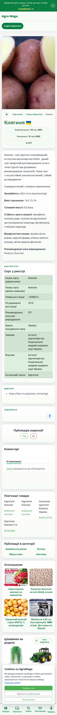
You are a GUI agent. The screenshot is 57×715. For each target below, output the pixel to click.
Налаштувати (28, 699)
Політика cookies (13, 682)
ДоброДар (9, 530)
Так (24, 436)
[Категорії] (6, 114)
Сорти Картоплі (12, 25)
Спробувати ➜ (26, 9)
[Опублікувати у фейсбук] (49, 416)
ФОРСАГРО (45, 517)
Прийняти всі (28, 688)
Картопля (18, 114)
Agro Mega (10, 16)
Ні (33, 436)
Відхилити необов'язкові (28, 693)
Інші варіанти (42, 640)
